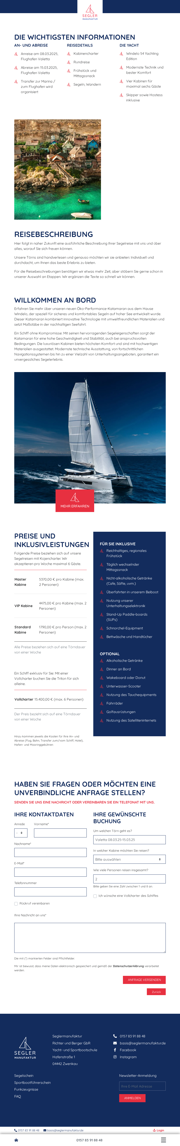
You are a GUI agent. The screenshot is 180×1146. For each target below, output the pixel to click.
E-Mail (19, 863)
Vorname (41, 824)
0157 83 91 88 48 (89, 1140)
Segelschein (23, 1075)
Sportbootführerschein (32, 1082)
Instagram (128, 1057)
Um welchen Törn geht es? (112, 831)
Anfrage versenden (144, 980)
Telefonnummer (25, 883)
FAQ (17, 1096)
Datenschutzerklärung (128, 966)
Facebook (128, 1050)
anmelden (132, 1098)
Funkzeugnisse (26, 1089)
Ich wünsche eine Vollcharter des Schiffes (128, 896)
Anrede (19, 824)
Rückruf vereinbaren (35, 903)
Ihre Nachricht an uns (30, 915)
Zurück (156, 991)
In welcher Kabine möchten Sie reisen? (121, 851)
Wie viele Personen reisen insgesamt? (120, 870)
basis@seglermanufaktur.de (64, 1130)
